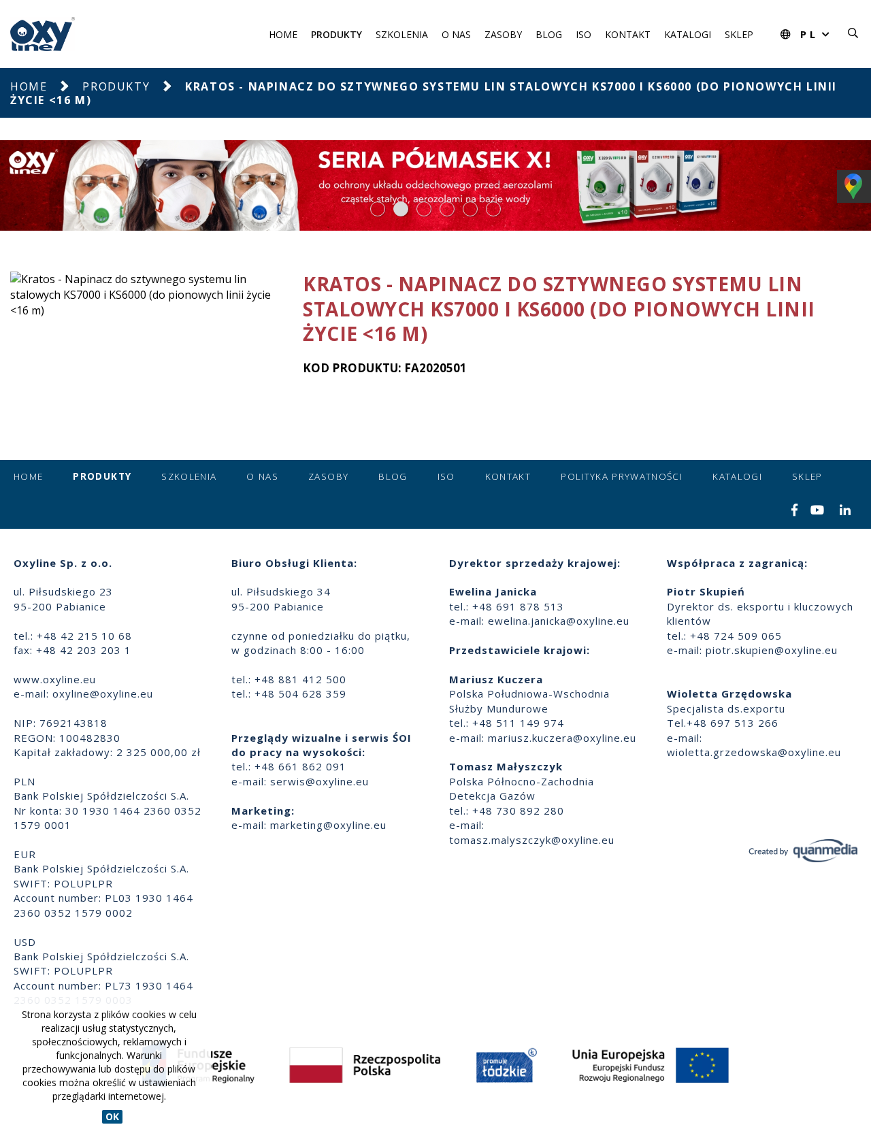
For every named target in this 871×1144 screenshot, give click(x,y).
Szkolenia (402, 34)
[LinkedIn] (845, 511)
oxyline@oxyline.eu (102, 693)
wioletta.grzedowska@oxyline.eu (754, 752)
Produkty (336, 34)
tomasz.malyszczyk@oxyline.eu (531, 840)
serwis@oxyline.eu (319, 781)
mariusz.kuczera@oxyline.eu (562, 738)
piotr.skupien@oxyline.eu (772, 650)
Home (283, 34)
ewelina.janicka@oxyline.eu (558, 620)
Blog (549, 34)
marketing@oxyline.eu (328, 825)
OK (112, 1116)
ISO (583, 34)
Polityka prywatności (622, 476)
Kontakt (628, 34)
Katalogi (687, 34)
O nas (456, 34)
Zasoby (503, 34)
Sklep (739, 34)
